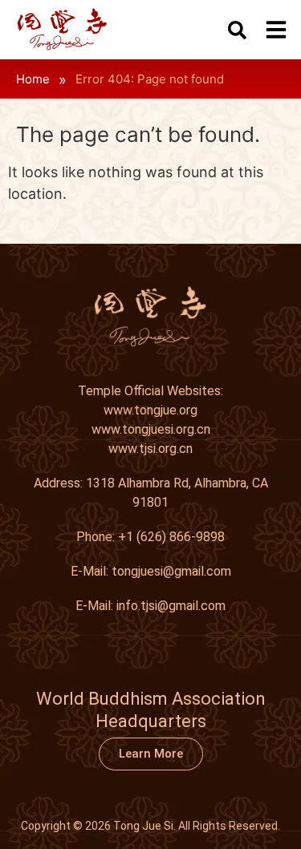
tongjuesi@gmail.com (171, 571)
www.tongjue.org (150, 410)
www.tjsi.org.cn (150, 448)
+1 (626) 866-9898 (171, 536)
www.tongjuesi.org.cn (151, 429)
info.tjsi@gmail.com (171, 605)
